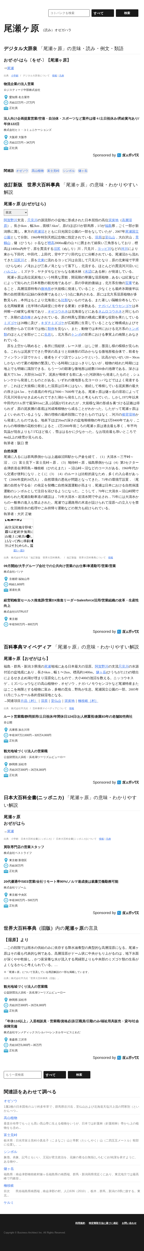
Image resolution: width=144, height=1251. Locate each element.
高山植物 (38, 170)
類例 (51, 329)
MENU (7, 3)
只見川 (32, 220)
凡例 (61, 75)
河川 (124, 249)
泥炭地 (113, 220)
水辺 (88, 271)
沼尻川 (19, 260)
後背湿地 (128, 414)
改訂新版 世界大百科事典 (32, 184)
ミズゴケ (10, 323)
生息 (47, 334)
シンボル (69, 170)
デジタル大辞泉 (20, 48)
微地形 (46, 289)
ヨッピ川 (104, 249)
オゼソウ (22, 170)
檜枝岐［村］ (88, 701)
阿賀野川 (10, 220)
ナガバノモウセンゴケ (115, 306)
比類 (64, 300)
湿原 (98, 237)
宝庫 (128, 283)
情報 (54, 75)
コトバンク (22, 13)
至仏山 (110, 237)
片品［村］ (29, 701)
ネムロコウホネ (110, 311)
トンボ (76, 334)
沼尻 (57, 249)
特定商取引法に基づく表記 (103, 1223)
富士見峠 (53, 170)
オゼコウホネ (58, 311)
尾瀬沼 (39, 231)
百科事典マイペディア (28, 646)
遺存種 (26, 317)
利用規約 (80, 1223)
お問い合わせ (129, 1223)
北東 (41, 260)
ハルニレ (10, 271)
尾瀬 (10, 68)
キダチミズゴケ (52, 323)
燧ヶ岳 (82, 170)
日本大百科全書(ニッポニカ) (34, 797)
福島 (108, 226)
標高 (51, 243)
